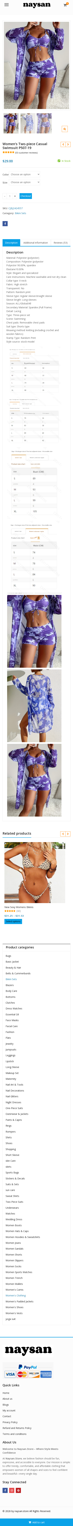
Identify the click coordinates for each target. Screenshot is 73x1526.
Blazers (10, 985)
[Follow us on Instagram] (11, 1490)
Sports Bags (12, 1172)
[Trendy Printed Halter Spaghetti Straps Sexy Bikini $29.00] (68, 144)
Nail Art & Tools (14, 1084)
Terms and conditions (14, 1434)
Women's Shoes (14, 1307)
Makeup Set (12, 1073)
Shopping (11, 1149)
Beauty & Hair (13, 967)
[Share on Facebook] (5, 223)
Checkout (26, 196)
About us (7, 1398)
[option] (36, 65)
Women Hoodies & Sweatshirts (23, 1237)
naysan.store (22, 1511)
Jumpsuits (11, 1049)
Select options (13, 921)
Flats (8, 1037)
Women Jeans (13, 1242)
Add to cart (38, 1522)
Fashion (10, 1032)
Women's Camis (14, 1289)
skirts (8, 1166)
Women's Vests (14, 1313)
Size (5, 182)
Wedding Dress (14, 1219)
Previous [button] (8, 65)
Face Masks (12, 1020)
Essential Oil (12, 1014)
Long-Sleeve (12, 1067)
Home (6, 1393)
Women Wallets (14, 1283)
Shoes (9, 1143)
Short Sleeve (12, 1155)
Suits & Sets (12, 1184)
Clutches (10, 1002)
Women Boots (14, 1225)
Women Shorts (14, 1254)
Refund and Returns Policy (17, 1428)
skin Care (11, 1160)
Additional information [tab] (35, 242)
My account (9, 1410)
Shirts (9, 1137)
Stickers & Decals (15, 1178)
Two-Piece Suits (14, 1201)
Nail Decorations (15, 1090)
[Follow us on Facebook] (5, 1490)
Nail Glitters (12, 1096)
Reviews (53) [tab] (61, 242)
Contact (7, 1416)
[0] (65, 5)
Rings (9, 1125)
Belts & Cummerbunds (18, 973)
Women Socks (13, 1266)
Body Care (11, 991)
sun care (10, 1190)
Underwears (12, 1207)
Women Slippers (14, 1260)
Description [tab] (11, 242)
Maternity (11, 1078)
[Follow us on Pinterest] (18, 1490)
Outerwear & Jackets (17, 1114)
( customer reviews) (26, 152)
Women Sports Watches (19, 1272)
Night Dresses (13, 1102)
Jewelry (9, 1043)
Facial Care (12, 1026)
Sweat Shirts (12, 1196)
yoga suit (11, 1319)
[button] (67, 132)
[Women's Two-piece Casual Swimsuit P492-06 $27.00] (63, 144)
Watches (10, 1213)
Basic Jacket (12, 961)
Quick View (36, 905)
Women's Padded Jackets (19, 1301)
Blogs (6, 1404)
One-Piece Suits (14, 1108)
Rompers (11, 1131)
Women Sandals (14, 1248)
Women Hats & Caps (17, 1231)
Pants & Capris (14, 1119)
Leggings (10, 1055)
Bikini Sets (20, 213)
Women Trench (14, 1278)
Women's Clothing (16, 1295)
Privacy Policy (10, 1422)
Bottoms (10, 996)
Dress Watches (14, 1008)
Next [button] (64, 65)
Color (6, 174)
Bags (8, 955)
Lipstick (10, 1061)
